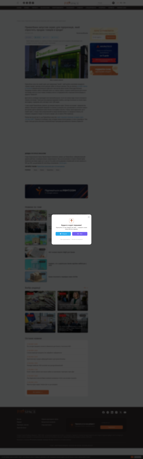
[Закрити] (89, 217)
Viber (81, 233)
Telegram (64, 233)
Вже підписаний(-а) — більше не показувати (71, 239)
